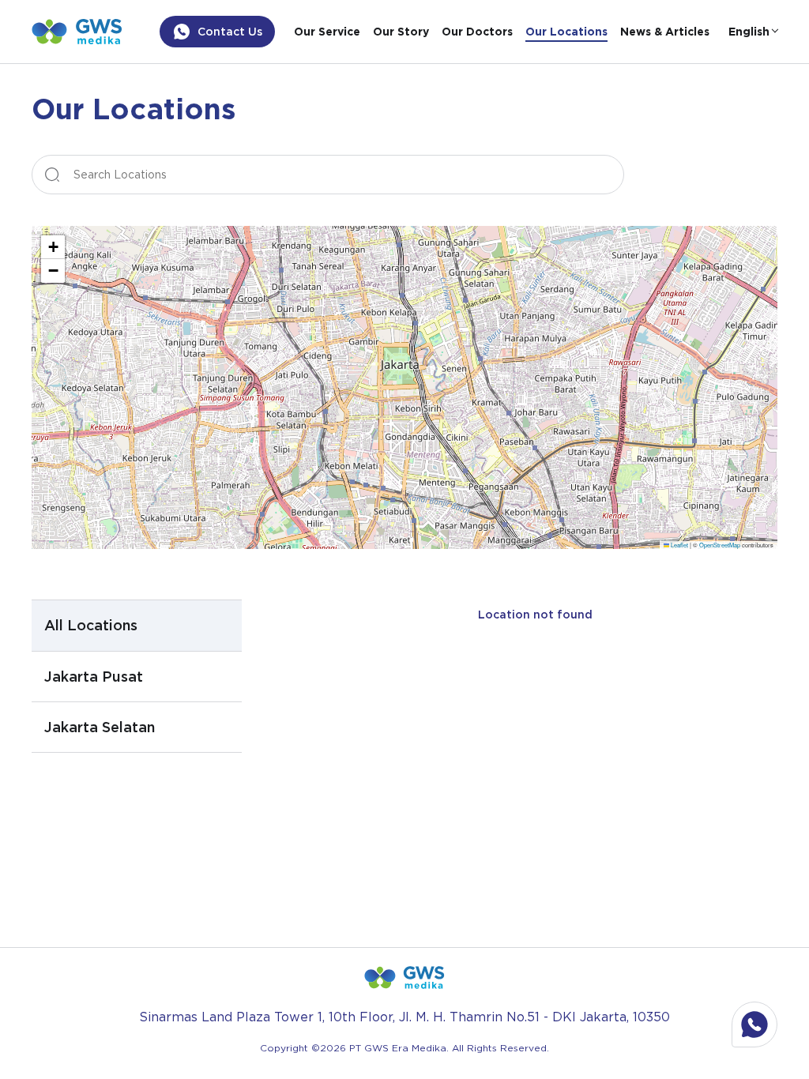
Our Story (401, 31)
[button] (53, 247)
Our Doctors (477, 31)
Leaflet (678, 544)
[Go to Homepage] (77, 31)
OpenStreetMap (719, 544)
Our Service (327, 31)
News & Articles (664, 31)
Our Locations (566, 31)
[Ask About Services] (754, 1024)
